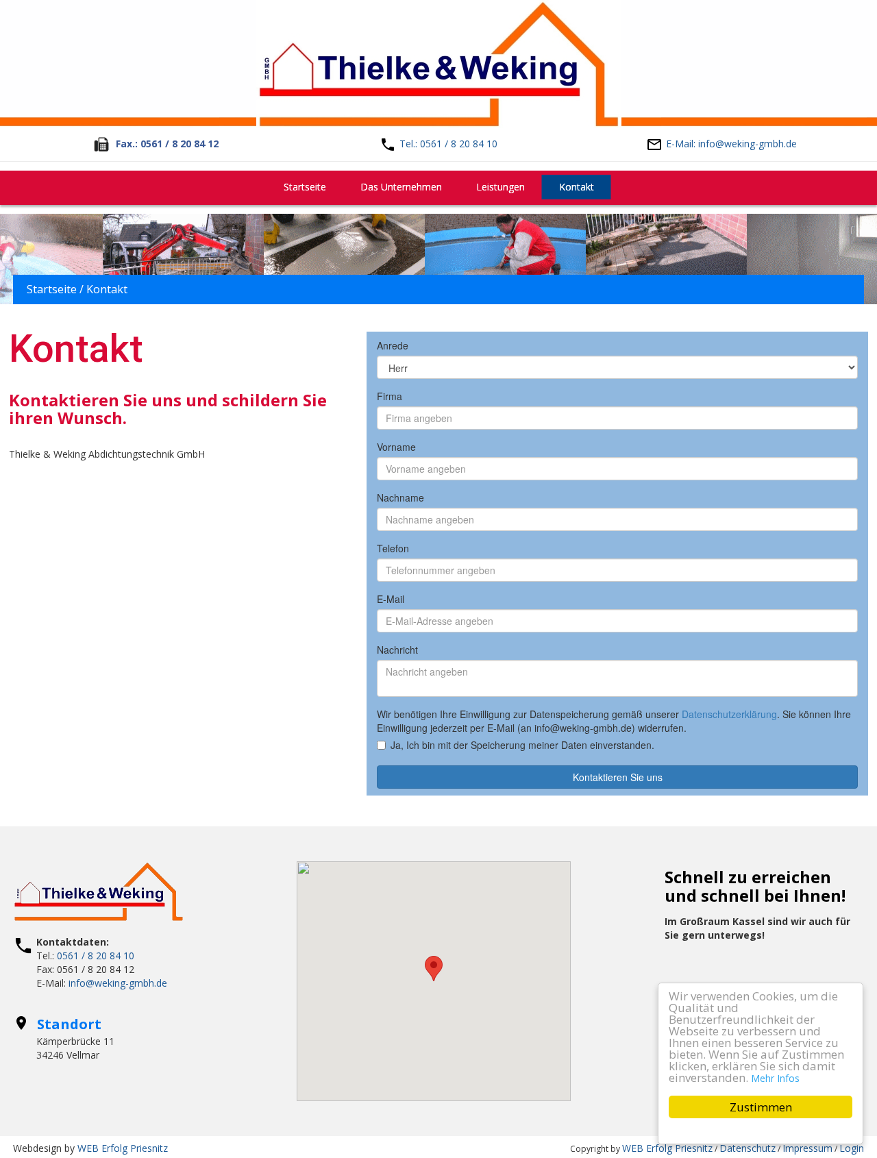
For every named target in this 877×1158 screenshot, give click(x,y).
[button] (434, 968)
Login (851, 1148)
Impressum (807, 1148)
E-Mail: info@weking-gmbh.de (731, 143)
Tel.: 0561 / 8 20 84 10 (448, 143)
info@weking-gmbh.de (118, 982)
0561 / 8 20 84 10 (95, 955)
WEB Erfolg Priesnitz (122, 1148)
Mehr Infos (775, 1078)
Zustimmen (761, 1107)
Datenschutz (747, 1148)
